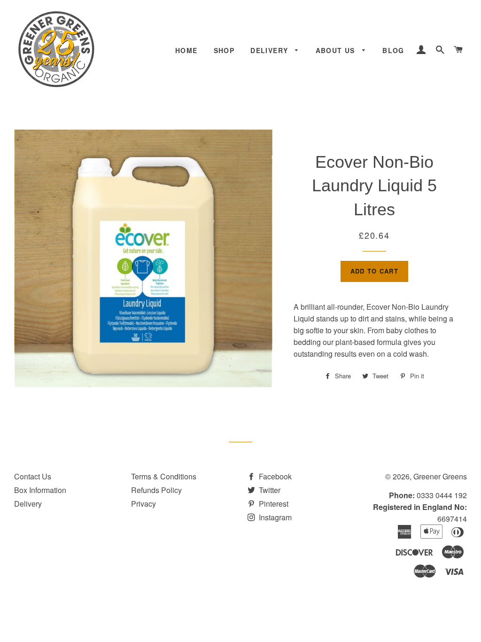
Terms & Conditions (163, 476)
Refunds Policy (156, 490)
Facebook (274, 476)
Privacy (143, 503)
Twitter (268, 490)
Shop (224, 50)
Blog (393, 50)
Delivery (270, 50)
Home (186, 50)
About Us (337, 50)
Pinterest (272, 503)
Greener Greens (440, 476)
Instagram (274, 517)
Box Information (40, 490)
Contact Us (32, 476)
